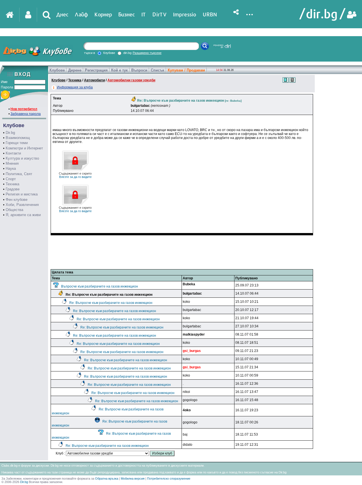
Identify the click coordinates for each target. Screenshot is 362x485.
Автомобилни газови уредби (131, 80)
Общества (14, 210)
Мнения (12, 163)
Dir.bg (10, 133)
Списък (157, 70)
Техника (12, 184)
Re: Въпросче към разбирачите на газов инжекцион (110, 303)
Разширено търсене (147, 53)
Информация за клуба (75, 87)
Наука (11, 168)
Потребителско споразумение (168, 478)
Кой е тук (119, 70)
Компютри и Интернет (24, 148)
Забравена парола (25, 114)
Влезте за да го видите (75, 175)
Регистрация (96, 70)
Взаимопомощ (18, 138)
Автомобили (94, 80)
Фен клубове (16, 199)
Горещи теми (17, 143)
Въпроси (139, 70)
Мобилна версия (133, 478)
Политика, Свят (19, 174)
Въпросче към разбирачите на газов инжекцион (99, 286)
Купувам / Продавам (186, 70)
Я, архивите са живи (23, 215)
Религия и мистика (22, 194)
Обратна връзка (106, 478)
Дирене (74, 70)
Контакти (13, 153)
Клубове (57, 70)
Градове (13, 189)
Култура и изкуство (22, 158)
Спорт (11, 179)
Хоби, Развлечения (22, 205)
